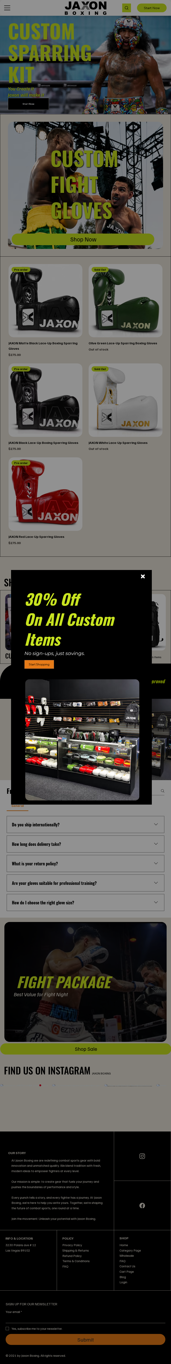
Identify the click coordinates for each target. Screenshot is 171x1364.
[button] (143, 577)
